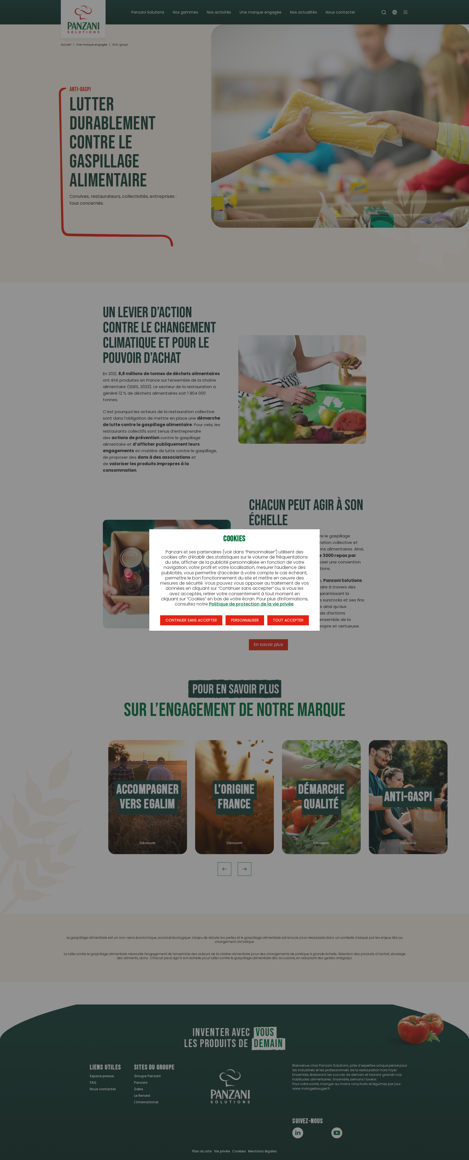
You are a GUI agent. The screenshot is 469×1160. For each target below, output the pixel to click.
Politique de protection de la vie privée (251, 604)
